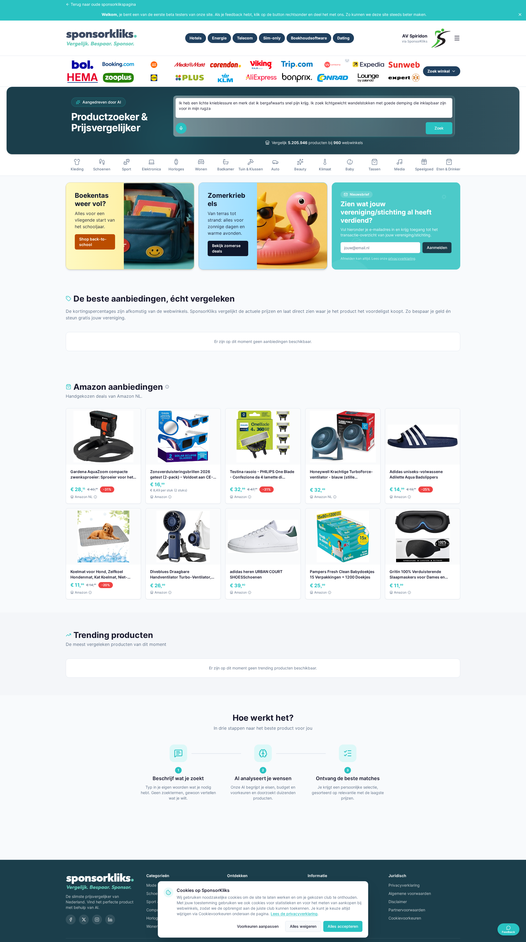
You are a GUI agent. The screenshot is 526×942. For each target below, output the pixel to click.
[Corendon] (225, 64)
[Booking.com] (118, 64)
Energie (219, 38)
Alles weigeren (303, 926)
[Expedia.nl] (368, 64)
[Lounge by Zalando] (368, 77)
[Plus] (189, 77)
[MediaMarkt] (189, 64)
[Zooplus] (118, 77)
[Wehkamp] (332, 64)
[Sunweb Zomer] (404, 64)
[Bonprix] (296, 77)
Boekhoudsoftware (309, 38)
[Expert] (404, 77)
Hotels (196, 38)
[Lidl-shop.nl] (154, 77)
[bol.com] (82, 64)
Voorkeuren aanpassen (258, 926)
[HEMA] (82, 77)
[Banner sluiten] (520, 14)
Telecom (245, 38)
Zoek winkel (438, 71)
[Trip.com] (296, 64)
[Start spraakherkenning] (181, 128)
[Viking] (261, 64)
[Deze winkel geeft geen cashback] (347, 60)
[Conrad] (332, 77)
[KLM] (225, 77)
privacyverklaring (401, 258)
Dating (343, 38)
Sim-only (272, 38)
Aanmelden (437, 247)
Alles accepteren (343, 926)
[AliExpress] (261, 77)
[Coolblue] (154, 64)
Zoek (439, 128)
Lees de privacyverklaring (294, 913)
